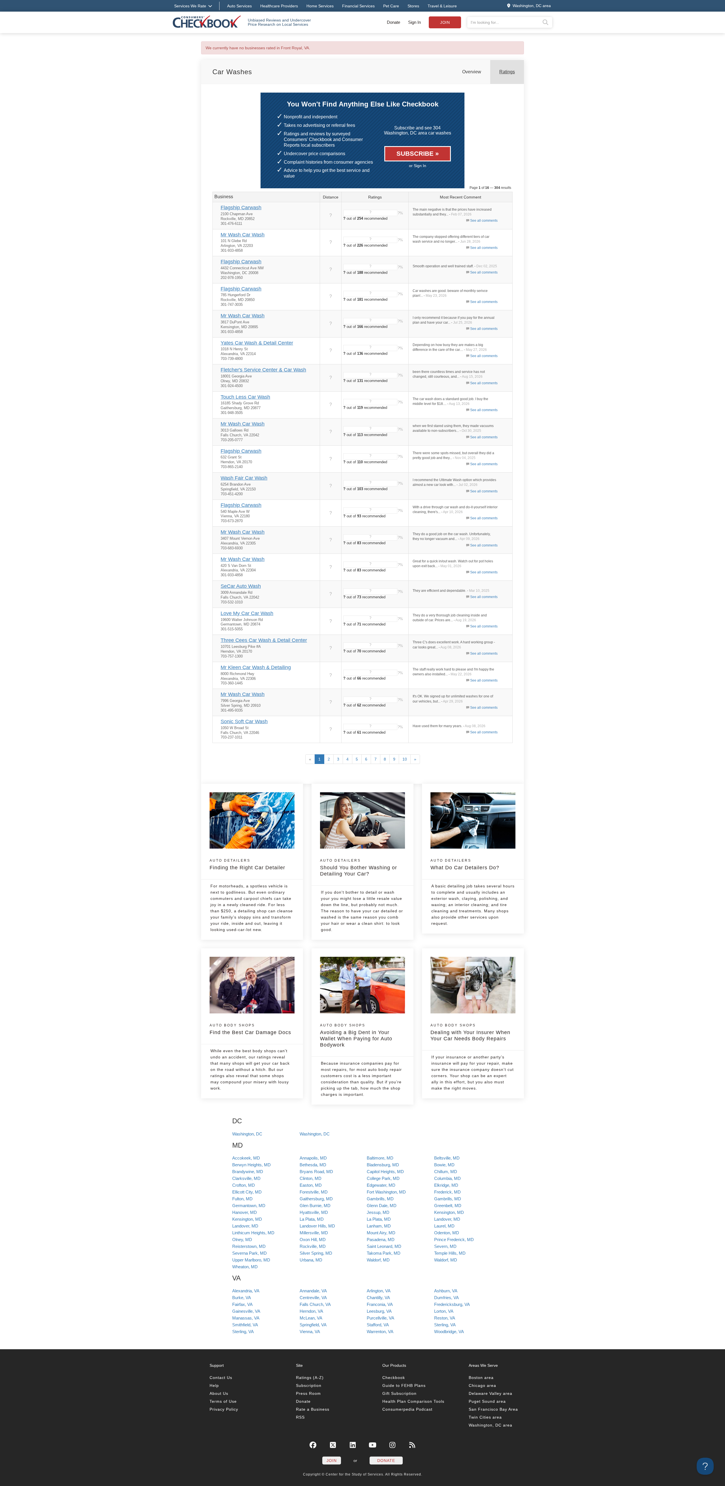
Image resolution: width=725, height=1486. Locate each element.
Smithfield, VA (245, 1324)
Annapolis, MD (313, 1158)
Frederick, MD (447, 1192)
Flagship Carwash (241, 207)
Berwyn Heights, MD (251, 1164)
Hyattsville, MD (314, 1212)
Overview (471, 71)
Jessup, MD (378, 1212)
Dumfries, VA (446, 1297)
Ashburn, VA (445, 1290)
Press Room (308, 1393)
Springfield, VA (313, 1324)
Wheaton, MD (245, 1266)
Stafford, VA (378, 1324)
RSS (300, 1417)
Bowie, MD (444, 1164)
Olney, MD (242, 1239)
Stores (413, 6)
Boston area (481, 1377)
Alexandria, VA (245, 1290)
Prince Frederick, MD (454, 1239)
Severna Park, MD (249, 1253)
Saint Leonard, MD (384, 1246)
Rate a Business (312, 1409)
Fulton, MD (242, 1198)
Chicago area (482, 1385)
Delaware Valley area (490, 1393)
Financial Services (358, 6)
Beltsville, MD (447, 1158)
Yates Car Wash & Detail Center (257, 343)
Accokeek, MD (246, 1158)
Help (214, 1385)
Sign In (414, 22)
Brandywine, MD (247, 1171)
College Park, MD (383, 1178)
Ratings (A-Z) (310, 1377)
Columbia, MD (447, 1178)
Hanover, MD (244, 1212)
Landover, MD (447, 1219)
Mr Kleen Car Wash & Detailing (256, 667)
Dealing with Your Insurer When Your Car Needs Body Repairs (470, 1032)
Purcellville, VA (380, 1318)
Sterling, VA (445, 1324)
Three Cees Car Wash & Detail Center (264, 640)
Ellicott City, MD (247, 1192)
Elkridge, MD (446, 1185)
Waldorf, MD (378, 1259)
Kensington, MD (449, 1212)
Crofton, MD (243, 1185)
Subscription (308, 1385)
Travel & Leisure (442, 6)
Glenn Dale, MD (381, 1205)
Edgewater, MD (381, 1185)
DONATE (386, 1460)
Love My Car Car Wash (247, 613)
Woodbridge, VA (449, 1331)
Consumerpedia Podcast (407, 1409)
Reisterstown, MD (249, 1246)
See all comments (484, 221)
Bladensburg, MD (383, 1164)
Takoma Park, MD (383, 1253)
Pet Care (391, 6)
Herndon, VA (311, 1311)
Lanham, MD (379, 1226)
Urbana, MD (311, 1259)
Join (445, 22)
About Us (219, 1393)
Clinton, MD (310, 1178)
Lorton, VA (443, 1311)
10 (404, 759)
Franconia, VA (380, 1304)
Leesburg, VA (379, 1311)
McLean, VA (311, 1318)
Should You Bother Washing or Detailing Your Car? (358, 868)
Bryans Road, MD (316, 1171)
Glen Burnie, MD (315, 1205)
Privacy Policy (224, 1409)
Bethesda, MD (313, 1164)
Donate (393, 22)
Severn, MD (445, 1246)
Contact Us (221, 1377)
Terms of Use (223, 1401)
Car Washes (232, 72)
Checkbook (393, 1377)
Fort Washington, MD (386, 1192)
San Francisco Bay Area (493, 1409)
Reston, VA (444, 1318)
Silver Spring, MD (316, 1253)
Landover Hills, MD (317, 1226)
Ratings (507, 71)
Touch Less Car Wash (245, 397)
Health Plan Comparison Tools (413, 1401)
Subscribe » (417, 153)
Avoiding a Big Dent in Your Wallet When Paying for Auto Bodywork (356, 1035)
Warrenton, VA (380, 1331)
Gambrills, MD (380, 1198)
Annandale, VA (313, 1290)
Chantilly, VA (378, 1297)
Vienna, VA (310, 1331)
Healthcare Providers (279, 6)
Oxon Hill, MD (313, 1239)
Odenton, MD (446, 1232)
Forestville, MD (314, 1192)
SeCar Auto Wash (241, 586)
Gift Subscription (399, 1393)
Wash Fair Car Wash (244, 478)
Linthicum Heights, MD (253, 1232)
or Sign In (417, 165)
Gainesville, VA (246, 1311)
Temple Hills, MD (450, 1253)
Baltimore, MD (380, 1158)
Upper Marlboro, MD (251, 1259)
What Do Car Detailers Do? (464, 864)
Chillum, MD (445, 1171)
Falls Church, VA (315, 1304)
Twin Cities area (485, 1417)
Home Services (320, 6)
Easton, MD (311, 1185)
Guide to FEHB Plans (404, 1385)
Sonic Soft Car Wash (244, 721)
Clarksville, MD (246, 1178)
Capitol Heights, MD (385, 1171)
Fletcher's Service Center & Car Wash (263, 370)
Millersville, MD (314, 1232)
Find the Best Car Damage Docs (250, 1029)
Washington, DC (247, 1133)
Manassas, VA (245, 1318)
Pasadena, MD (381, 1239)
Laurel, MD (444, 1226)
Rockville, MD (313, 1246)
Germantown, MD (248, 1205)
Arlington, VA (379, 1290)
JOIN (332, 1460)
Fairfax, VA (242, 1304)
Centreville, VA (313, 1297)
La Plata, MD (312, 1219)
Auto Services (239, 6)
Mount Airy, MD (381, 1232)
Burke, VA (241, 1297)
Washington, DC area (490, 1425)
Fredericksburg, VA (452, 1304)
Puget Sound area (487, 1401)
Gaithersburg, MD (316, 1198)
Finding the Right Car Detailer (247, 864)
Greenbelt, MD (447, 1205)
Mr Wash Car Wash (243, 235)
